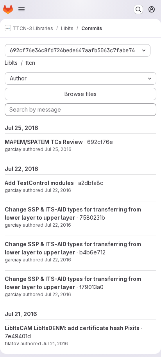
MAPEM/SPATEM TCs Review (44, 142)
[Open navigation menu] (21, 9)
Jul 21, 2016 (55, 343)
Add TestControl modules (39, 182)
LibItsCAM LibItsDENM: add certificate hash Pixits (72, 328)
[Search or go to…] (138, 9)
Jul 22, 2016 (58, 190)
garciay (13, 149)
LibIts (11, 62)
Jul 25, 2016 (58, 149)
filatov (12, 343)
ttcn (30, 62)
